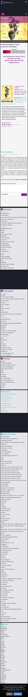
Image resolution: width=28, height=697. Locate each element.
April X (2, 338)
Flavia (2, 254)
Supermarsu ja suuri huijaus (7, 264)
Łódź (2, 654)
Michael (3, 522)
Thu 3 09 (21, 51)
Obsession (3, 540)
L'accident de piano (6, 508)
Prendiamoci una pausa (6, 225)
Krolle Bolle (3, 236)
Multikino (3, 384)
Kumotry (3, 503)
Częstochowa (4, 634)
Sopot (2, 667)
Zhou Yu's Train (5, 620)
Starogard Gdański (5, 670)
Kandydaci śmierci (5, 493)
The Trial (3, 601)
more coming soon (6, 355)
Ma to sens (3, 343)
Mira (2, 306)
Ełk (1, 639)
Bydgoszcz (3, 630)
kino (9, 2)
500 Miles (3, 295)
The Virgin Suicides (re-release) (8, 603)
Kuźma (2, 505)
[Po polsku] (26, 1)
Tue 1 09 (15, 51)
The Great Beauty (5, 592)
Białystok (3, 626)
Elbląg (2, 638)
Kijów (2, 372)
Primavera (3, 249)
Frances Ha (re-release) (6, 234)
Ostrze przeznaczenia (6, 550)
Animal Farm (4, 340)
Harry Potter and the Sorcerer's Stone (10, 478)
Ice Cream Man (4, 486)
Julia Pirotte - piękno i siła (7, 219)
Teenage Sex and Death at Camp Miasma (11, 314)
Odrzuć (9, 694)
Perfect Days (4, 554)
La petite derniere (5, 308)
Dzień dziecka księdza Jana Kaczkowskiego (11, 323)
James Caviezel (10, 104)
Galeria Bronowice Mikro (7, 368)
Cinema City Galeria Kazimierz (8, 365)
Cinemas (6, 359)
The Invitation (4, 594)
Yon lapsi (3, 302)
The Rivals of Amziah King (7, 268)
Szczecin (3, 671)
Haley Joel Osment (22, 100)
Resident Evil (4, 351)
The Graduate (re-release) (7, 297)
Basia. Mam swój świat (6, 446)
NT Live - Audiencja (5, 535)
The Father (3, 588)
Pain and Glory (4, 552)
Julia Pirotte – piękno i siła (7, 489)
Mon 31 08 (12, 51)
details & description (17, 41)
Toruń (2, 673)
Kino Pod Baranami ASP (7, 380)
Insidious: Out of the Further (8, 241)
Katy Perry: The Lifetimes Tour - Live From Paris (12, 495)
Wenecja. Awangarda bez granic (9, 618)
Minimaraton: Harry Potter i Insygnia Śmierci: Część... (14, 524)
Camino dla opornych (6, 452)
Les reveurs (3, 239)
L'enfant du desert (5, 238)
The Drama (3, 584)
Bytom (2, 631)
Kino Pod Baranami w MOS (7, 382)
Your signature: (5, 194)
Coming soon (8, 291)
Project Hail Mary (5, 559)
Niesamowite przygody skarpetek (9, 537)
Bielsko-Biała (4, 628)
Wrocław (3, 679)
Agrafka (3, 361)
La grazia (3, 512)
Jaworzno (3, 646)
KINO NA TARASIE (5, 491)
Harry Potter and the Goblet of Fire (9, 471)
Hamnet (3, 465)
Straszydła (5, 411)
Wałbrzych (3, 678)
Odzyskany (3, 262)
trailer (24, 41)
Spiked (2, 571)
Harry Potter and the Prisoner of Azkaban (11, 476)
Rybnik (2, 663)
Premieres (7, 209)
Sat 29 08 (5, 51)
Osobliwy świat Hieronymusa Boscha (10, 548)
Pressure (3, 329)
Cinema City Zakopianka (7, 367)
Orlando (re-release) (6, 347)
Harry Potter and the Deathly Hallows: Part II (12, 469)
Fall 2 (2, 310)
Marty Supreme (5, 520)
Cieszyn (3, 633)
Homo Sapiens (4, 484)
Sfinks (2, 387)
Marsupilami (4, 325)
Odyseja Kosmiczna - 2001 (7, 542)
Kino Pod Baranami (5, 378)
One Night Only (4, 266)
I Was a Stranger (5, 304)
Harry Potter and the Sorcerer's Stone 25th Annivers (14, 217)
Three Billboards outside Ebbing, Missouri (11, 609)
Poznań (3, 659)
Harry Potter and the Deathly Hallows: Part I (12, 467)
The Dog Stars (4, 215)
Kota (2, 342)
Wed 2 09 (18, 51)
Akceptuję (17, 694)
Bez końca (3, 321)
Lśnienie (3, 516)
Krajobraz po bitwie (6, 499)
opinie (1, 42)
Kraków (3, 651)
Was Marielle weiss (5, 245)
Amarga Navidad (5, 213)
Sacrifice (3, 230)
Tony (2, 316)
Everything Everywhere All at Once (9, 455)
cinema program (8, 41)
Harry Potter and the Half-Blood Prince (10, 472)
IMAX (2, 370)
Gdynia (2, 642)
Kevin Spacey (20, 99)
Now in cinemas (9, 434)
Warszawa (3, 676)
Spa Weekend (4, 312)
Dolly (2, 260)
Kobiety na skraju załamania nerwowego (11, 497)
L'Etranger (3, 345)
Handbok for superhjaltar (7, 332)
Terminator (3, 576)
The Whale (3, 605)
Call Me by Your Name (6, 448)
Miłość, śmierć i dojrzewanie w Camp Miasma (12, 531)
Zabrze (2, 681)
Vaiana (2, 614)
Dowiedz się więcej (15, 690)
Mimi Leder (9, 21)
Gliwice (2, 644)
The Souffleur (4, 599)
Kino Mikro (3, 376)
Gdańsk (3, 641)
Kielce (2, 649)
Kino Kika (3, 374)
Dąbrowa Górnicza (5, 636)
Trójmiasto (3, 675)
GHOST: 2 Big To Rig (6, 463)
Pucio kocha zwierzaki (6, 247)
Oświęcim (3, 657)
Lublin (2, 652)
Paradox (3, 386)
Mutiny (2, 232)
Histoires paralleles (5, 256)
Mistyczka (3, 327)
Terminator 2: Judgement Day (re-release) (11, 223)
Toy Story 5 (4, 613)
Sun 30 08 (8, 51)
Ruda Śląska (4, 662)
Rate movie (9, 126)
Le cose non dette (5, 514)
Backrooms (3, 444)
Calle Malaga (4, 450)
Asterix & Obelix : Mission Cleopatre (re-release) (12, 299)
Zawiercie (3, 683)
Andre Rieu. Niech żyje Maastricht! (9, 438)
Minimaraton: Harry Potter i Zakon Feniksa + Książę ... (14, 529)
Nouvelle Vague (5, 243)
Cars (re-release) (5, 300)
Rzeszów (3, 665)
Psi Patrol (4, 401)
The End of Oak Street (6, 258)
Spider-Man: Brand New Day (9, 394)
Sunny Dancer (4, 221)
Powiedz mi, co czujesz (6, 349)
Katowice (3, 647)
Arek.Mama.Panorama (6, 228)
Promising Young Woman (7, 561)
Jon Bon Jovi (17, 102)
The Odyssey (5, 400)
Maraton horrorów (5, 518)
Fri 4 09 (24, 51)
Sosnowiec (3, 668)
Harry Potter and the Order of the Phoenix (11, 474)
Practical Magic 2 (5, 334)
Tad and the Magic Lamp (7, 353)
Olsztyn (3, 655)
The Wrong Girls (5, 251)
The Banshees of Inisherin (7, 580)
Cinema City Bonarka (6, 363)
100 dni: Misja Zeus (5, 319)
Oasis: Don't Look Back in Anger (9, 330)
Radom (2, 660)
